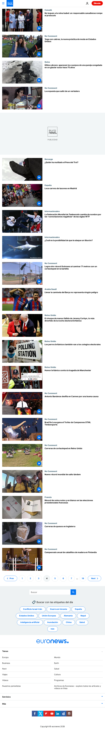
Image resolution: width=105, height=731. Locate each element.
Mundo (57, 657)
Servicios (6, 697)
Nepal (83, 615)
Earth (56, 663)
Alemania (68, 615)
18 (83, 578)
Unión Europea (49, 615)
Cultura (57, 674)
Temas (5, 651)
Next (93, 578)
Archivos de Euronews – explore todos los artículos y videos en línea (77, 687)
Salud (82, 622)
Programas (59, 680)
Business (6, 663)
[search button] (73, 592)
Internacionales (52, 211)
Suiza (47, 62)
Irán (52, 629)
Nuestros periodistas (11, 686)
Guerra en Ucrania (58, 609)
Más (4, 704)
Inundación (52, 622)
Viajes (4, 674)
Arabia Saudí (51, 289)
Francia (48, 497)
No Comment (51, 36)
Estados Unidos (26, 615)
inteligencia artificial (29, 622)
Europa (5, 657)
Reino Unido (50, 315)
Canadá (48, 10)
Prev (12, 578)
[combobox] (52, 592)
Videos (5, 680)
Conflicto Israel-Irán (32, 609)
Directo (97, 3)
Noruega (49, 159)
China (69, 622)
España (48, 185)
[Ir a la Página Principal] (10, 3)
